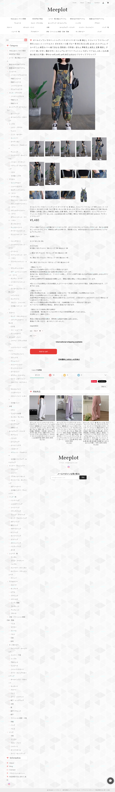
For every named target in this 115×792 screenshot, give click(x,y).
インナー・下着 (16, 655)
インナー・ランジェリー (86, 27)
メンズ (99, 31)
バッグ (13, 725)
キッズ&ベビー (80, 31)
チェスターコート (16, 227)
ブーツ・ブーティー (17, 561)
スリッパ (14, 578)
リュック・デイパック (18, 514)
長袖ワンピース (16, 82)
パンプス (14, 564)
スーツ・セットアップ (18, 753)
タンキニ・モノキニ (17, 417)
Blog (89, 2)
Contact (97, 2)
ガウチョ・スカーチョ (18, 375)
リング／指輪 (15, 603)
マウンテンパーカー (17, 268)
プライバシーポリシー (17, 773)
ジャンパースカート (17, 669)
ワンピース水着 (16, 413)
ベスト (13, 172)
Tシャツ (13, 131)
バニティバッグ (16, 546)
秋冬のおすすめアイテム (77, 19)
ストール (14, 631)
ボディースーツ (16, 486)
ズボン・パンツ (16, 743)
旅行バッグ (14, 525)
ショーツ (14, 473)
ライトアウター (16, 183)
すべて (37, 375)
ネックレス (14, 588)
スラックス (14, 357)
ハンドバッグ (15, 500)
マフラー (14, 627)
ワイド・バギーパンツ (18, 379)
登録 (83, 477)
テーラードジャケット (18, 231)
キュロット (14, 686)
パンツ (13, 693)
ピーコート (14, 251)
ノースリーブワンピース (19, 75)
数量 (31, 336)
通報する (103, 386)
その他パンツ (15, 403)
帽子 (12, 714)
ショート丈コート (16, 186)
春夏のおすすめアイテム (96, 19)
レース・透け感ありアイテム (57, 19)
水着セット (14, 427)
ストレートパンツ (16, 364)
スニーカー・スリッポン (19, 568)
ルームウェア (15, 442)
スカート (9, 27)
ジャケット (14, 746)
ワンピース (17, 23)
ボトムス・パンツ (28, 27)
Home (74, 2)
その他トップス (16, 176)
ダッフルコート (16, 224)
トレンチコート (16, 241)
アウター (97, 23)
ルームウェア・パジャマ (67, 27)
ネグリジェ (14, 435)
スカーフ (14, 585)
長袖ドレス (14, 103)
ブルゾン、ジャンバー (18, 302)
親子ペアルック (16, 711)
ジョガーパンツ (16, 392)
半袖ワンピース (16, 78)
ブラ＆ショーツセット (18, 476)
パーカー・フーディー (18, 162)
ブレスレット (15, 606)
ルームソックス (16, 445)
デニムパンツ (15, 361)
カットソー (14, 138)
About (82, 2)
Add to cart (43, 351)
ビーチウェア (15, 424)
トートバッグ (15, 507)
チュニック (14, 152)
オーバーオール (16, 750)
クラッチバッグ (16, 511)
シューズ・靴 (16, 31)
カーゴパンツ (15, 372)
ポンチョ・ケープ (16, 278)
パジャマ (14, 438)
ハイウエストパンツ (17, 354)
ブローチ (14, 613)
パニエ (13, 623)
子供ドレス (14, 662)
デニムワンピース (16, 89)
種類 (31, 331)
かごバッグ (14, 532)
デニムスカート (16, 333)
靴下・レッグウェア (17, 700)
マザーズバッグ (16, 529)
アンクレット (15, 610)
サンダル (14, 557)
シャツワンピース (16, 86)
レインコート (15, 295)
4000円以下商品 (37, 19)
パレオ (13, 420)
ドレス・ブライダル (37, 23)
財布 (12, 641)
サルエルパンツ (16, 389)
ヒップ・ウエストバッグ (19, 518)
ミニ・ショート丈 (16, 330)
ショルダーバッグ (16, 504)
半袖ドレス (14, 100)
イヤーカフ (14, 599)
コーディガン (15, 197)
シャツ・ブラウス (16, 127)
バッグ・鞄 (105, 27)
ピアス (13, 592)
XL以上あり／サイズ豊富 (18, 19)
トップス (78, 23)
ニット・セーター (16, 134)
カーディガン (15, 141)
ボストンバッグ (16, 543)
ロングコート (15, 299)
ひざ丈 (13, 326)
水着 (48, 27)
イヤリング (14, 595)
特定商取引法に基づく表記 (103, 790)
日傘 (12, 638)
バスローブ (14, 449)
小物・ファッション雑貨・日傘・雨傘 (57, 31)
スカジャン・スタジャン (19, 200)
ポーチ (13, 550)
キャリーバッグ (16, 536)
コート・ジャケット (17, 697)
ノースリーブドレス (17, 96)
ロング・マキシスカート (19, 316)
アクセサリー (35, 31)
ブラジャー (14, 469)
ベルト (13, 634)
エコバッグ (14, 539)
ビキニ (13, 410)
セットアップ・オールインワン (57, 23)
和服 (12, 721)
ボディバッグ (15, 522)
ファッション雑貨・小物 (19, 718)
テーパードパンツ (16, 368)
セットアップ (15, 113)
